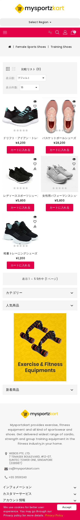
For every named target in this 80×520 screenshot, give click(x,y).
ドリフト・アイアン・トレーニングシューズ (31, 138)
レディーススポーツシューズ (21, 196)
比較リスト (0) (31, 69)
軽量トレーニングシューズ (20, 253)
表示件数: (12, 87)
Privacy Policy (54, 515)
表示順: (10, 78)
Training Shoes (61, 47)
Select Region (39, 22)
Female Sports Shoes (31, 47)
